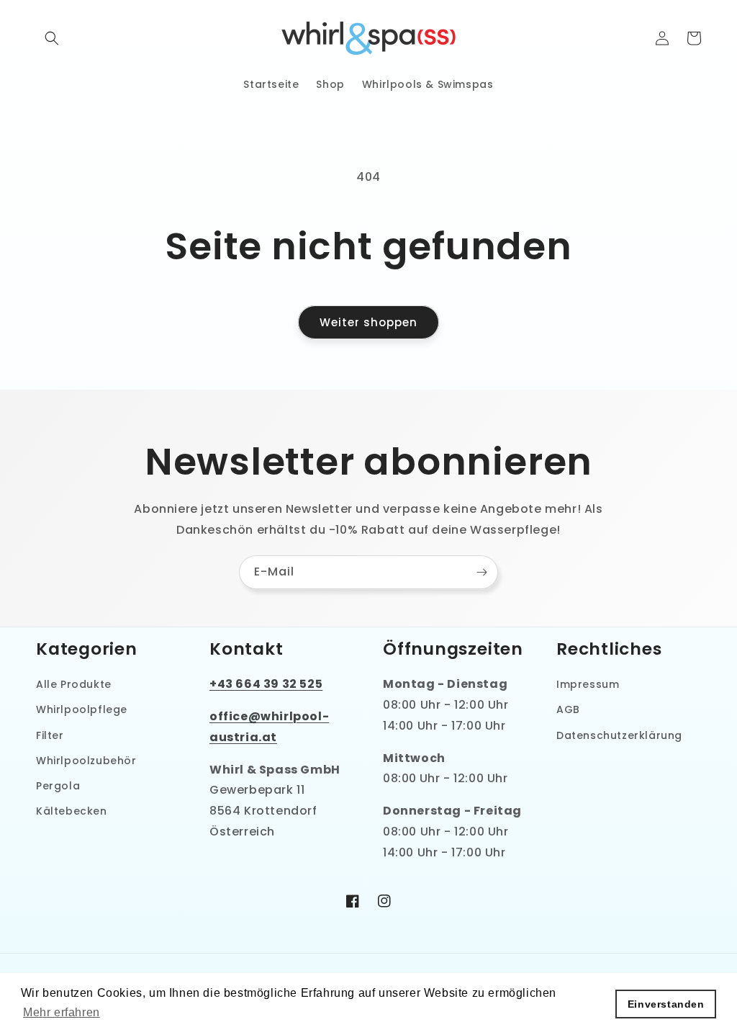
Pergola (58, 786)
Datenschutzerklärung (619, 735)
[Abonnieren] (481, 572)
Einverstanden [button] (666, 1004)
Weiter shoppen (368, 322)
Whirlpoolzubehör (86, 760)
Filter (50, 735)
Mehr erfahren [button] (61, 1012)
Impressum (587, 684)
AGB (568, 709)
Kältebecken (71, 811)
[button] (52, 38)
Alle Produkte (74, 684)
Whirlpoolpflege (81, 709)
